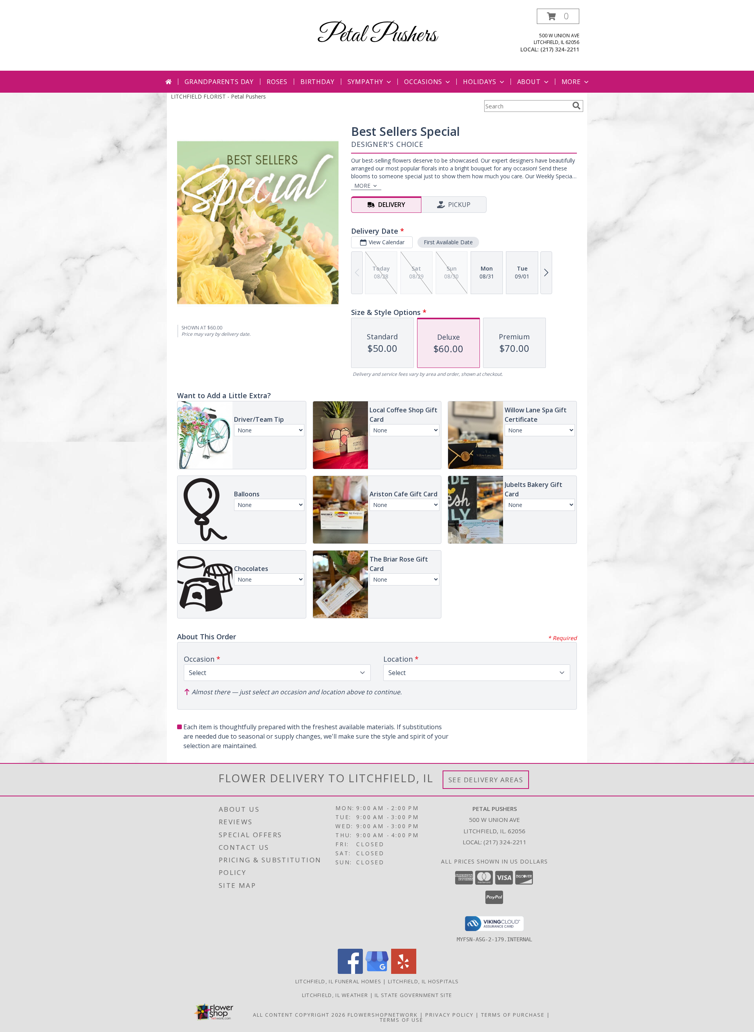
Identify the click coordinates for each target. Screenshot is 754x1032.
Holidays (479, 81)
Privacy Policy (449, 1014)
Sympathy (365, 81)
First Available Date (448, 242)
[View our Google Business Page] (377, 971)
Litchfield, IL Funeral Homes (338, 981)
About (529, 81)
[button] (558, 16)
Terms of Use (401, 1019)
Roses (277, 81)
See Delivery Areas (485, 779)
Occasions (423, 81)
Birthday (317, 81)
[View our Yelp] (403, 971)
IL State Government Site (413, 995)
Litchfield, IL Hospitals (423, 981)
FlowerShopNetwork (383, 1014)
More (571, 81)
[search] (576, 105)
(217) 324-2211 (559, 49)
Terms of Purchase (513, 1014)
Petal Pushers (377, 35)
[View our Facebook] (350, 971)
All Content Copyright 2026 (299, 1014)
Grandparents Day (219, 81)
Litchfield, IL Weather (335, 995)
